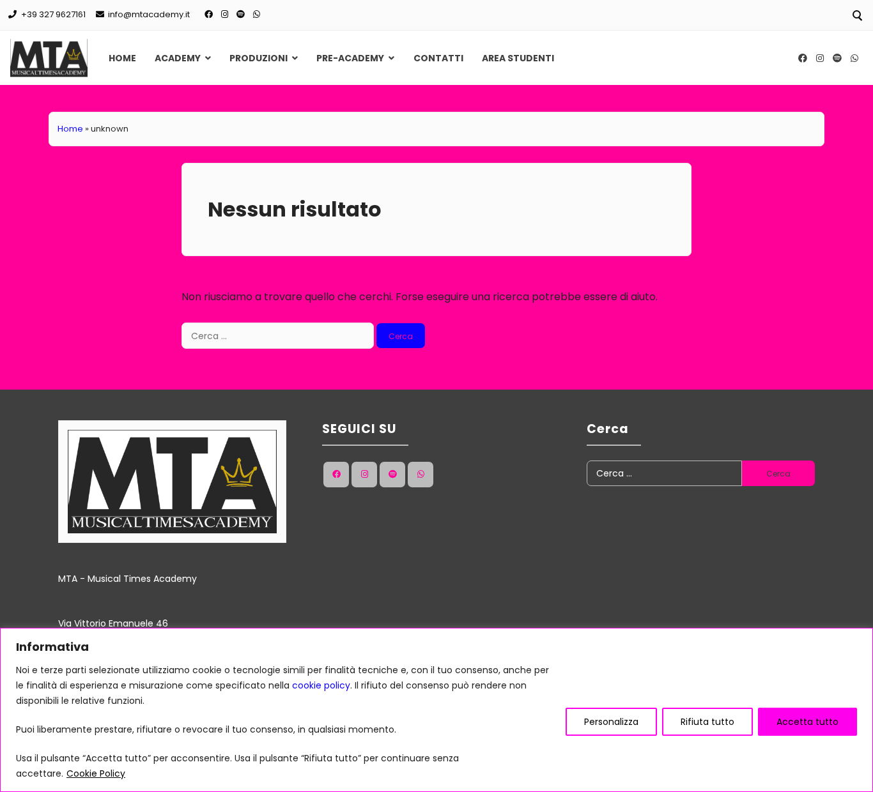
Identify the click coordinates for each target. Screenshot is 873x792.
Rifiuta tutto (707, 721)
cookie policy (321, 685)
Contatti (438, 58)
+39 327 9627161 (53, 14)
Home (122, 58)
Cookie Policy (95, 773)
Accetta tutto (807, 721)
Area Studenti (518, 58)
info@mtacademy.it (149, 14)
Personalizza (611, 721)
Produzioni (258, 58)
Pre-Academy (350, 58)
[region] (436, 710)
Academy (178, 58)
